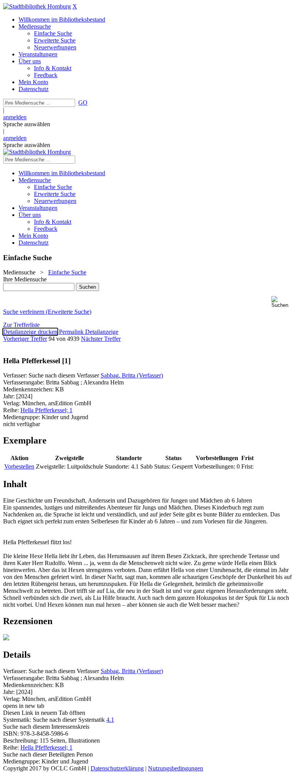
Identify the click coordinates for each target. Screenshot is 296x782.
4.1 (110, 719)
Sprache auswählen (26, 124)
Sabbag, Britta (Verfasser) (132, 375)
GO (82, 102)
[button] (282, 302)
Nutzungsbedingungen (175, 768)
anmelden (15, 117)
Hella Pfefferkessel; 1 (46, 410)
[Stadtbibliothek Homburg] (37, 6)
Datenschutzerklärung (117, 768)
